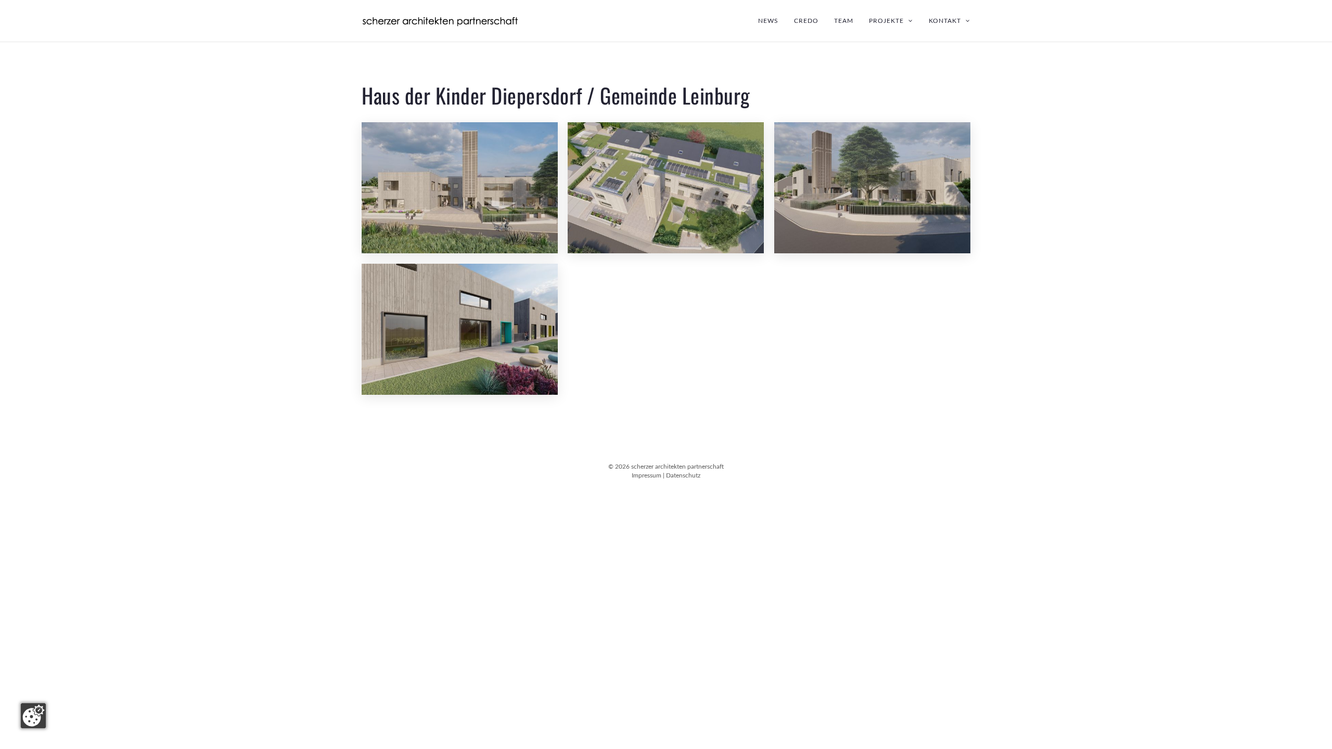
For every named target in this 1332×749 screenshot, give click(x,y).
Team (843, 21)
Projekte (887, 21)
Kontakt (946, 21)
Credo (806, 21)
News (768, 21)
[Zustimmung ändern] (33, 715)
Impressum (646, 475)
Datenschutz (683, 475)
